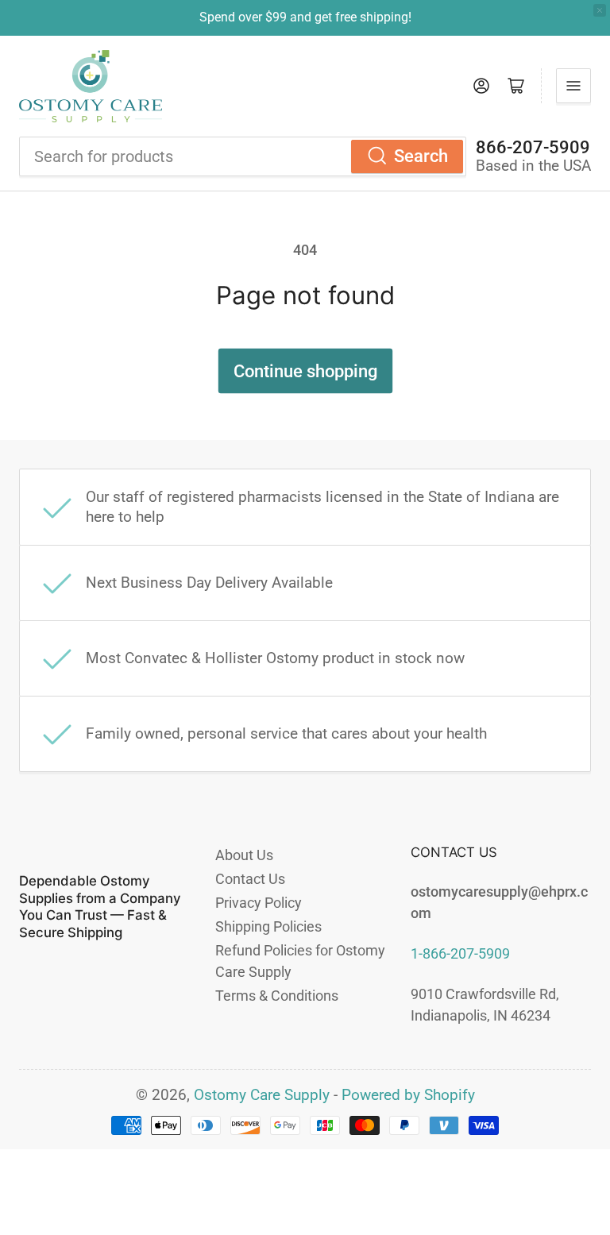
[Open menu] (573, 85)
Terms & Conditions (276, 995)
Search (421, 156)
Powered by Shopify (408, 1095)
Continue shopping (305, 371)
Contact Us (250, 878)
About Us (244, 855)
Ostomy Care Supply (262, 1095)
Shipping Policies (268, 926)
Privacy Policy (258, 902)
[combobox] (242, 156)
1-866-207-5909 (460, 953)
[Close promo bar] (599, 10)
